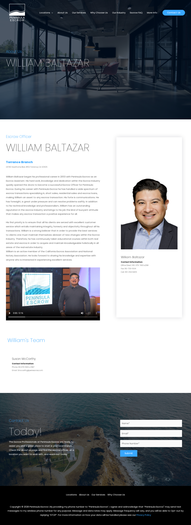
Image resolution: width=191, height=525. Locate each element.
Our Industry (118, 12)
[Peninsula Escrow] (17, 12)
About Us (62, 12)
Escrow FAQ (136, 12)
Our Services (79, 12)
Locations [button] (44, 12)
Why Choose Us (99, 12)
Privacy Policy (143, 514)
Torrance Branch (19, 162)
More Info (152, 12)
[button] (173, 13)
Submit (129, 453)
